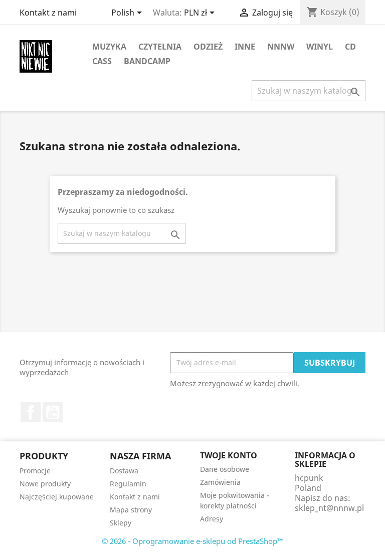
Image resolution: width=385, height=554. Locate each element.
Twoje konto (228, 455)
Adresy (211, 518)
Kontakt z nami (48, 12)
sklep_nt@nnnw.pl (329, 507)
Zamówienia (220, 482)
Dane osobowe (224, 469)
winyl (319, 46)
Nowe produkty (45, 483)
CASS (102, 61)
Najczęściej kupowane (57, 496)
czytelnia (159, 46)
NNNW (280, 46)
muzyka (109, 46)
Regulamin (128, 483)
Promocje (35, 470)
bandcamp (147, 61)
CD (350, 46)
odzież (208, 46)
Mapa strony (131, 509)
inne (245, 46)
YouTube (53, 412)
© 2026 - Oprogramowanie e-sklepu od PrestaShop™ (192, 541)
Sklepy (120, 522)
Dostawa (124, 470)
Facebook (31, 412)
